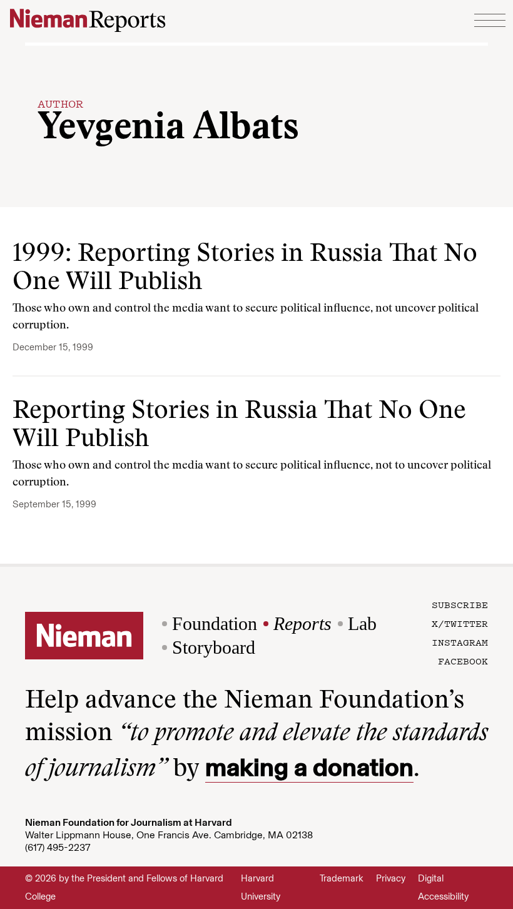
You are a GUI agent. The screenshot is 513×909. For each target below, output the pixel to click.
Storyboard (213, 647)
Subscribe (460, 604)
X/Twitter (460, 623)
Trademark (341, 878)
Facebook (463, 661)
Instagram (460, 642)
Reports (302, 623)
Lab (362, 623)
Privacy (390, 878)
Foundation (214, 623)
